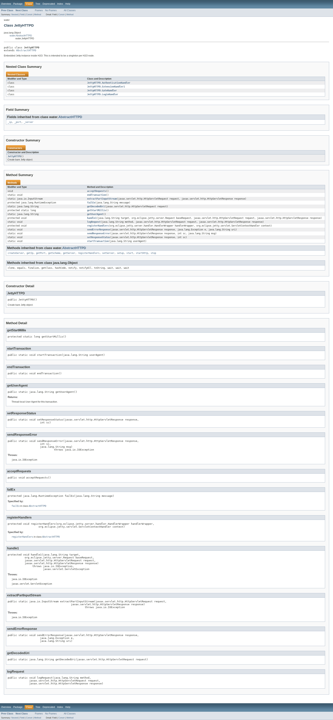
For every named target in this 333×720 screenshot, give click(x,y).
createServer (16, 253)
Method (37, 14)
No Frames (51, 10)
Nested (14, 14)
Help (67, 4)
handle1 (92, 218)
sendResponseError (98, 233)
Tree (37, 4)
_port (17, 122)
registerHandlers (98, 225)
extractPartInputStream (102, 198)
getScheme (54, 253)
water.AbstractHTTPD (21, 35)
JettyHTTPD (14, 156)
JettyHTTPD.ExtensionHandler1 (106, 86)
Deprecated (49, 4)
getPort (40, 253)
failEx (91, 202)
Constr (29, 14)
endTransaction (96, 195)
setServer (108, 253)
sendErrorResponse (98, 229)
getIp (30, 253)
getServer (69, 253)
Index (60, 4)
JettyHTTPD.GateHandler (102, 90)
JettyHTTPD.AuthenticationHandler (108, 82)
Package (18, 4)
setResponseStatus (98, 237)
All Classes (70, 10)
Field (22, 14)
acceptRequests (96, 191)
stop (153, 253)
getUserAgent (95, 214)
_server (28, 122)
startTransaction (98, 241)
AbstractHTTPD (26, 50)
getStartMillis (96, 210)
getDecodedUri (96, 206)
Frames (39, 10)
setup (120, 253)
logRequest (94, 222)
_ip (10, 122)
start (129, 253)
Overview (6, 4)
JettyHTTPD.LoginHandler (102, 94)
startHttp (142, 253)
